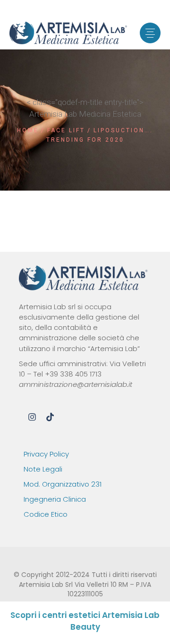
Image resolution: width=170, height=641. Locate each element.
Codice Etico (46, 514)
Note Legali (43, 469)
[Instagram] (32, 417)
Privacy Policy (46, 454)
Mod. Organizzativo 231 (63, 484)
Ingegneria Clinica (55, 499)
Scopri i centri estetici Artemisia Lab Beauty (85, 621)
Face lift (66, 130)
